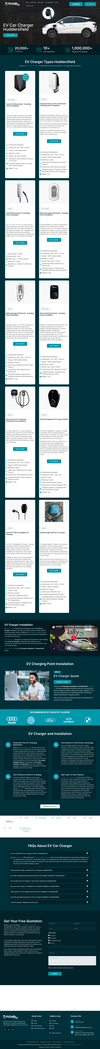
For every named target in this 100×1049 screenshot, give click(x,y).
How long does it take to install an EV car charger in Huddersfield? (31, 870)
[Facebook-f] (5, 1030)
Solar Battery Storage (55, 940)
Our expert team (9, 639)
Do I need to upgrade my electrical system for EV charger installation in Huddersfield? (37, 875)
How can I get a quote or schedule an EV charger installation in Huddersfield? (34, 886)
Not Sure (51, 943)
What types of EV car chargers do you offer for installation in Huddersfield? (34, 891)
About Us (33, 2)
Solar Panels (52, 938)
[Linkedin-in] (13, 1030)
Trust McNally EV (10, 648)
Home (27, 2)
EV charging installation (27, 925)
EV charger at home (25, 747)
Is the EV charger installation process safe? (24, 902)
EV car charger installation (42, 857)
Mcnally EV (22, 788)
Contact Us (30, 5)
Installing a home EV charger (69, 777)
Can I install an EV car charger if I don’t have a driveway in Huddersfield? (33, 881)
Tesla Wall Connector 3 (15, 224)
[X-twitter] (9, 1030)
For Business (49, 2)
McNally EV (9, 127)
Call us (77, 1020)
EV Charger (52, 935)
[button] (50, 853)
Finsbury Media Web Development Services (71, 1044)
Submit (55, 974)
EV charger (22, 431)
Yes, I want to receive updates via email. (61, 967)
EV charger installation (32, 65)
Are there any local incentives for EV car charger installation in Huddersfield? (34, 897)
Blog (56, 2)
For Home (40, 2)
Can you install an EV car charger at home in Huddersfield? (29, 853)
